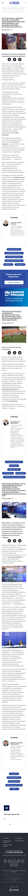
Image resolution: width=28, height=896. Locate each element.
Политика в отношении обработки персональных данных (14, 880)
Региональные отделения (7, 841)
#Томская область (14, 249)
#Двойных (14, 773)
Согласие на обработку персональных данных (14, 882)
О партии (5, 838)
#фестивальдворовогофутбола (14, 477)
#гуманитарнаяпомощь (14, 257)
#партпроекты (14, 781)
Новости (22, 8)
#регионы (8, 264)
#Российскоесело (14, 777)
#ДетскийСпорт (14, 469)
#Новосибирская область (14, 253)
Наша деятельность (13, 8)
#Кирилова (20, 473)
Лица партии (19, 838)
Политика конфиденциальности (14, 878)
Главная (4, 8)
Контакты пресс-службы (7, 845)
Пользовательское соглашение (14, 876)
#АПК (14, 789)
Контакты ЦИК (19, 841)
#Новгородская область (14, 462)
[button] (11, 824)
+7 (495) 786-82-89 (14, 852)
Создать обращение (14, 282)
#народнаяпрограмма (14, 785)
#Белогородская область (14, 260)
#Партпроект (8, 473)
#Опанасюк (19, 264)
